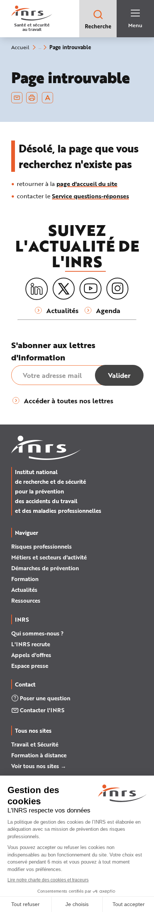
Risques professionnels (41, 546)
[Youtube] (90, 288)
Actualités (24, 590)
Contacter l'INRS (42, 710)
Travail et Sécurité (34, 744)
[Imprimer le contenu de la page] (32, 97)
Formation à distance (39, 755)
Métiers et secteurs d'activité (49, 557)
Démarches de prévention (45, 568)
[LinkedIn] (36, 289)
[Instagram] (117, 288)
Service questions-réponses (90, 196)
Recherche (98, 26)
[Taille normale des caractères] (47, 97)
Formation (24, 579)
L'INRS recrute (30, 644)
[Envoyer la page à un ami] (16, 97)
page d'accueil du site (86, 183)
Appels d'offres (31, 655)
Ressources (25, 600)
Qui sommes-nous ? (37, 633)
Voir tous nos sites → (38, 766)
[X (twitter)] (63, 288)
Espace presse (29, 666)
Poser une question (45, 698)
